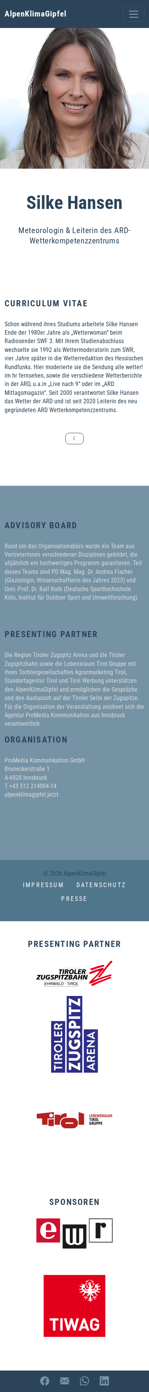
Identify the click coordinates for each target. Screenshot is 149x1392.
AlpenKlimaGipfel (35, 13)
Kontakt (27, 812)
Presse (74, 898)
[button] (74, 917)
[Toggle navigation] (133, 14)
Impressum (43, 885)
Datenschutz (101, 885)
